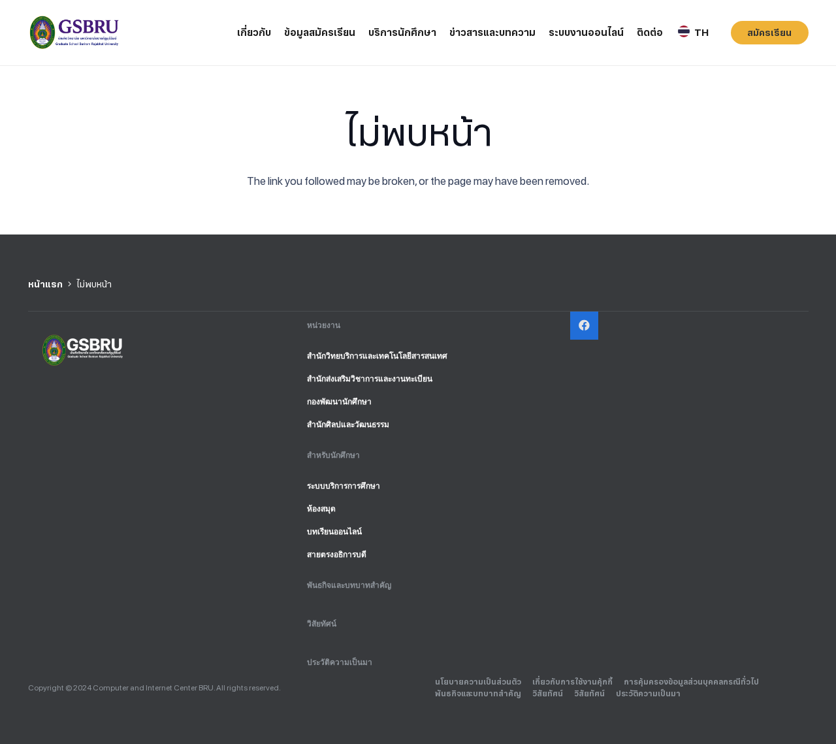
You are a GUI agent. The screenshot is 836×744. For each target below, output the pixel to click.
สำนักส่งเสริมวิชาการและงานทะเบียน (369, 378)
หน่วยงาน (323, 325)
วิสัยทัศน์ (321, 623)
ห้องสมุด (321, 508)
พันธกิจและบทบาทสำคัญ (349, 585)
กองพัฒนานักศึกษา (339, 401)
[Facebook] (584, 326)
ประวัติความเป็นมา (339, 662)
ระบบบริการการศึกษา (343, 486)
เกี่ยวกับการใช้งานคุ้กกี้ (572, 682)
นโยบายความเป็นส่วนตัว (478, 682)
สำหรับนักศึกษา (333, 455)
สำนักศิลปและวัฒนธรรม (348, 424)
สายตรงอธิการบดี (336, 554)
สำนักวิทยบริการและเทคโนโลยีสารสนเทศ (377, 356)
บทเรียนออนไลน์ (334, 531)
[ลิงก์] (75, 33)
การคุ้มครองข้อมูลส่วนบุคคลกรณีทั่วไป (691, 682)
